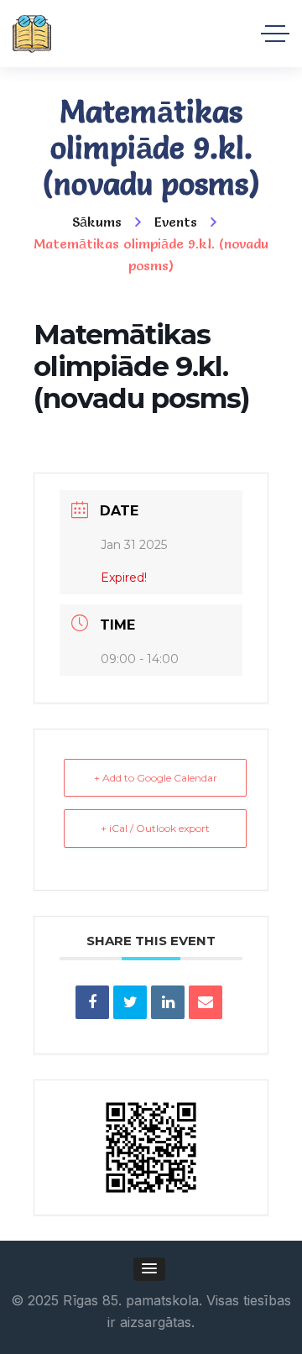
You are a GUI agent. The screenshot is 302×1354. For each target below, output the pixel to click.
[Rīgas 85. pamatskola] (32, 34)
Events (175, 221)
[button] (149, 1269)
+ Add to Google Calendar (155, 777)
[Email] (205, 1002)
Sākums (97, 221)
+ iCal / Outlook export (155, 828)
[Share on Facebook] (92, 1002)
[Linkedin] (168, 1002)
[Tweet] (130, 1002)
